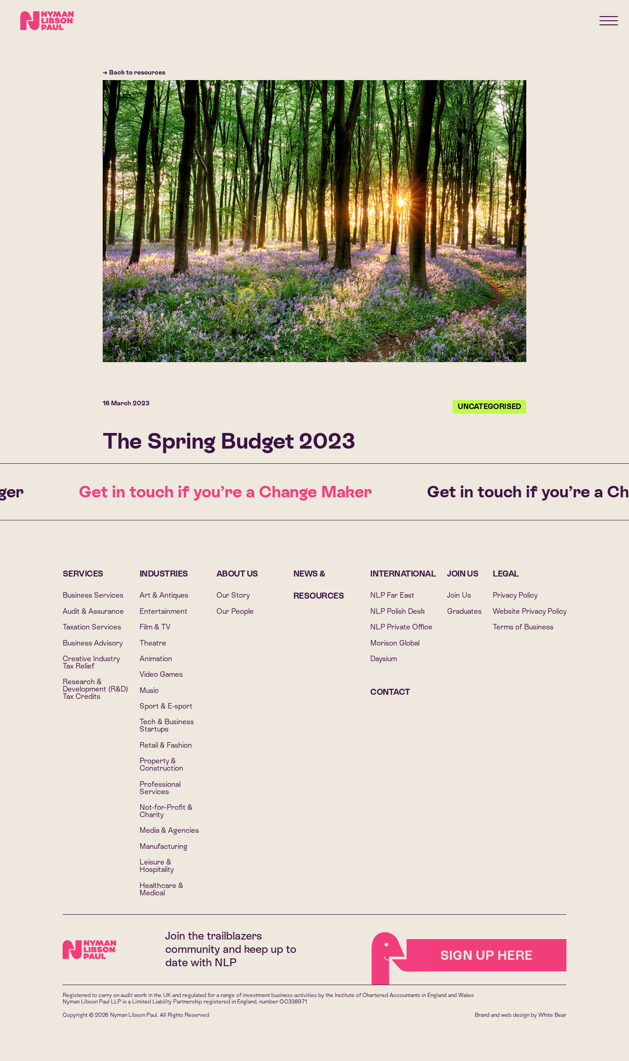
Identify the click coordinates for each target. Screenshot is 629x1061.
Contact (390, 692)
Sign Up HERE (486, 955)
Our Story (233, 595)
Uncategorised (489, 406)
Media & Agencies (169, 830)
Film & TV (155, 627)
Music (149, 690)
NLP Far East (392, 595)
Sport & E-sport (166, 706)
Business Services (93, 595)
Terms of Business (523, 627)
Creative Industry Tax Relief (91, 662)
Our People (235, 611)
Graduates (464, 611)
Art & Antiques (164, 595)
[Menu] (609, 21)
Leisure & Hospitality (157, 866)
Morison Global (394, 643)
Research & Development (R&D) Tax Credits (95, 689)
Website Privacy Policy (529, 611)
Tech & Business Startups (167, 725)
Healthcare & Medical (161, 889)
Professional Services (160, 788)
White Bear (552, 1015)
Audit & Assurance (93, 611)
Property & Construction (161, 764)
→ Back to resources (134, 72)
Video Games (161, 674)
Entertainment (163, 611)
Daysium (383, 658)
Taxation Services (92, 627)
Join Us (462, 573)
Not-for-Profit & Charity (166, 811)
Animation (156, 658)
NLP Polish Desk (397, 611)
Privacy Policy (515, 595)
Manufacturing (163, 846)
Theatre (153, 643)
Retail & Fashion (166, 745)
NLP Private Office (401, 627)
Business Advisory (92, 643)
